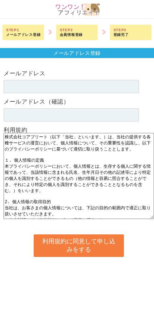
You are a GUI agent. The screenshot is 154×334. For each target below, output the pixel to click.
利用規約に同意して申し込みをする (78, 245)
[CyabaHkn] (77, 14)
